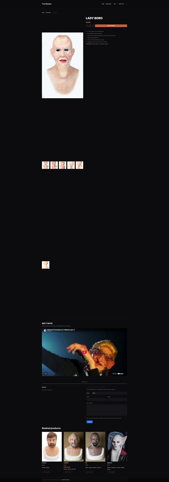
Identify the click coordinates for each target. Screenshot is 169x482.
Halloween (101, 43)
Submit (89, 421)
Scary (108, 469)
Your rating (88, 393)
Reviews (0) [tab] (84, 381)
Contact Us (121, 3)
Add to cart (111, 25)
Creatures (95, 43)
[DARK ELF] (117, 447)
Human (43, 467)
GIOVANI (44, 462)
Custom (119, 467)
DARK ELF (109, 462)
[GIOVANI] (52, 447)
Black (86, 467)
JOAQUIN (66, 462)
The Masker (46, 4)
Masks (106, 43)
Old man (74, 469)
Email (109, 396)
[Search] (126, 3)
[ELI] (95, 447)
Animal (109, 467)
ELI (86, 462)
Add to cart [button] (46, 472)
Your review (90, 403)
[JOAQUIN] (74, 447)
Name (88, 396)
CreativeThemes (65, 479)
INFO (115, 3)
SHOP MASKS (108, 3)
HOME (103, 3)
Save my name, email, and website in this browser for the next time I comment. (105, 418)
